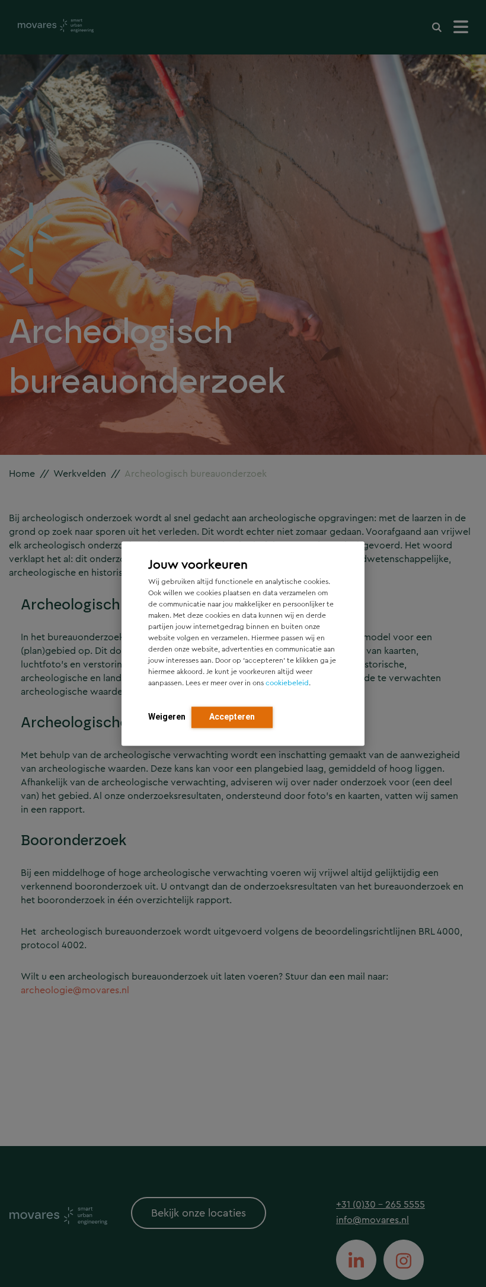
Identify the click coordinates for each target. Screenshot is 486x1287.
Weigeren (167, 716)
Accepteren (232, 716)
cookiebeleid (287, 683)
